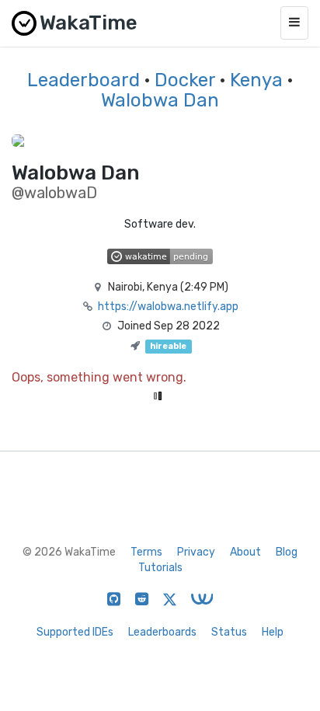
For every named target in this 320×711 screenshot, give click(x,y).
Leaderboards (162, 632)
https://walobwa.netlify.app (168, 306)
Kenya (256, 80)
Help (272, 632)
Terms (146, 552)
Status (229, 632)
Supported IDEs (75, 632)
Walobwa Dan (160, 100)
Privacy (196, 552)
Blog (286, 552)
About (245, 552)
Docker (185, 80)
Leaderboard (83, 80)
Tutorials (160, 567)
